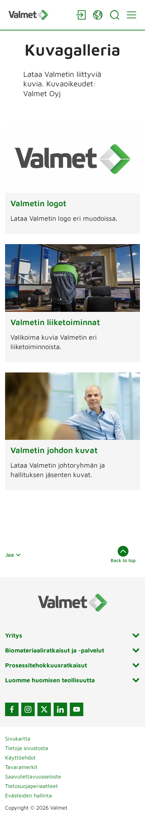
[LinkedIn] (60, 709)
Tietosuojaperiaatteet (31, 786)
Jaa (9, 555)
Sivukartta (17, 738)
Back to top (123, 560)
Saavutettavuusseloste (33, 776)
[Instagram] (28, 709)
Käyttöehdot (20, 757)
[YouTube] (76, 709)
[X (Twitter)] (44, 709)
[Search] (114, 14)
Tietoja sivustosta (26, 748)
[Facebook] (12, 709)
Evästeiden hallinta (28, 795)
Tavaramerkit (21, 767)
